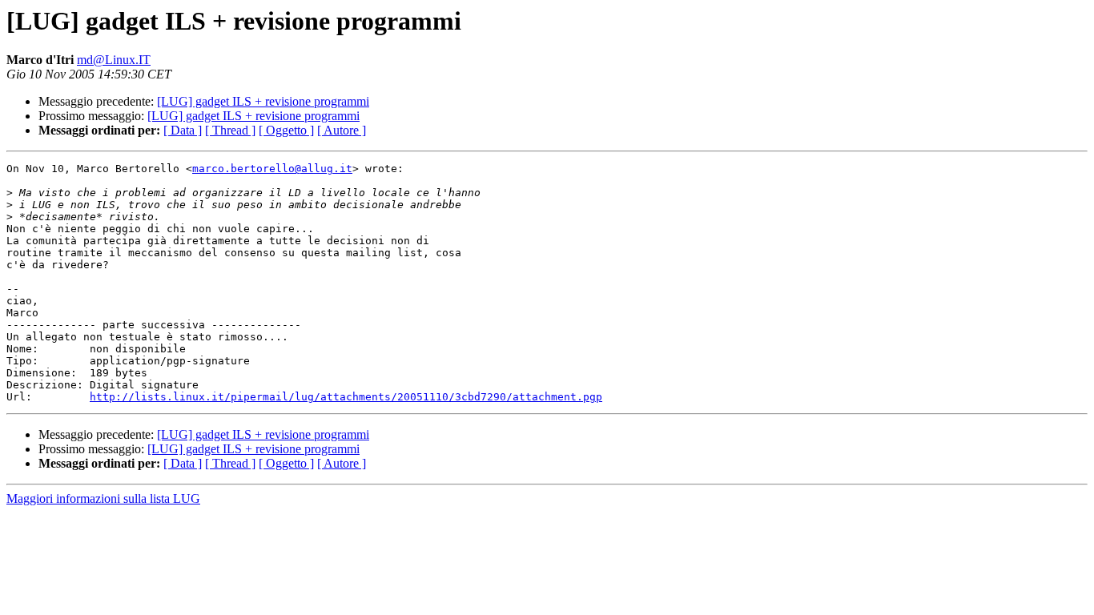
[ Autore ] (341, 130)
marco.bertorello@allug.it (272, 169)
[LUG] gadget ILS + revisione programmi (263, 101)
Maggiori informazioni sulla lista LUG (103, 498)
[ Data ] (182, 130)
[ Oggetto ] (286, 130)
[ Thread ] (230, 130)
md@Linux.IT (114, 59)
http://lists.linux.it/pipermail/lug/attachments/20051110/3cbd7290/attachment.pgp (346, 397)
